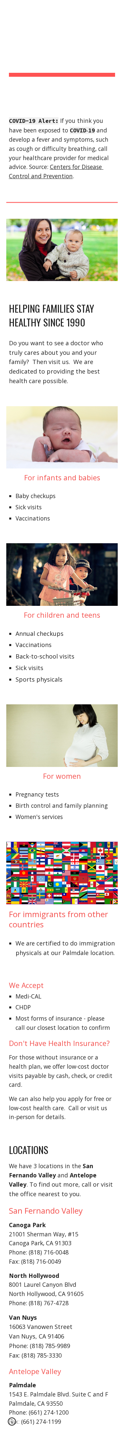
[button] (12, 1424)
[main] (62, 52)
